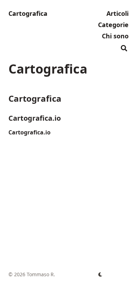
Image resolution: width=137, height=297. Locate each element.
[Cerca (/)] (124, 47)
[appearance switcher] (100, 274)
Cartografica (27, 13)
